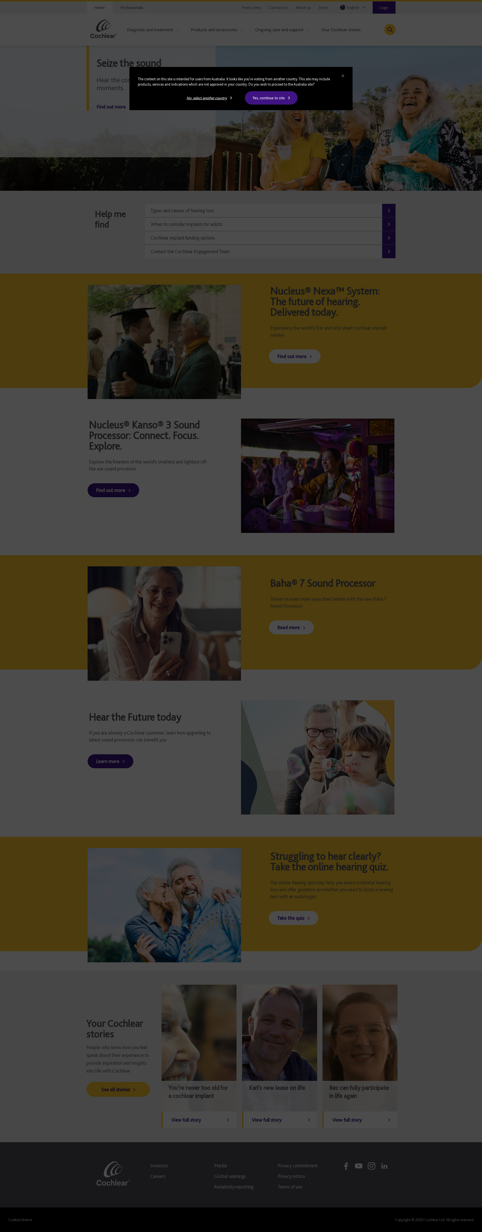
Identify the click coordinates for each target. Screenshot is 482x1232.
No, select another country (207, 98)
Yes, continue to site (269, 98)
